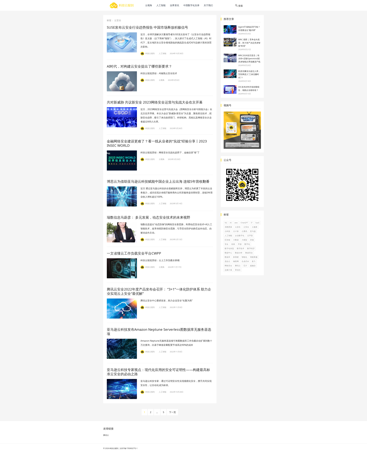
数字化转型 (229, 248)
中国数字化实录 (191, 5)
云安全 (246, 227)
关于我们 (208, 5)
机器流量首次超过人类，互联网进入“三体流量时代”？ (249, 74)
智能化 (244, 257)
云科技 (227, 231)
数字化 (247, 244)
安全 (226, 244)
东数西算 (228, 227)
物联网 (236, 261)
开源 (240, 244)
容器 (233, 244)
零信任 (238, 270)
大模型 (244, 240)
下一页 (172, 412)
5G (226, 222)
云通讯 (244, 231)
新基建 (236, 257)
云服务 (254, 227)
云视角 (148, 5)
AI (231, 222)
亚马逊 (253, 231)
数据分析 (238, 252)
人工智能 (161, 5)
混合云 (227, 261)
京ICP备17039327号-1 (128, 448)
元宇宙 (250, 235)
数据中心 (228, 252)
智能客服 (253, 257)
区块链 (227, 240)
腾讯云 (238, 265)
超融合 (253, 265)
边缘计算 (228, 270)
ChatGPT (244, 222)
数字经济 (251, 248)
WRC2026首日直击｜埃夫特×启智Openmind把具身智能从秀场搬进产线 (249, 58)
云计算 (236, 231)
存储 (252, 240)
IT (251, 222)
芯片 (245, 265)
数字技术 (240, 248)
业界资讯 (174, 5)
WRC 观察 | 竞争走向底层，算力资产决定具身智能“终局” (249, 42)
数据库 (227, 257)
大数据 (236, 240)
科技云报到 (114, 448)
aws (236, 222)
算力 (253, 261)
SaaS (257, 222)
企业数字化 (239, 235)
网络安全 (228, 265)
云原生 (238, 227)
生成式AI (245, 261)
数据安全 (249, 252)
